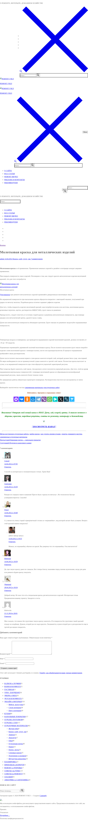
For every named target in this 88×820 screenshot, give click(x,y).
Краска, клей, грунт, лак (21, 259)
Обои (11, 741)
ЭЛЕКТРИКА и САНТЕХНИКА (16, 780)
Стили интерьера (15, 708)
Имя (2, 659)
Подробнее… (5, 815)
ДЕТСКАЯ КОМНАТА (13, 698)
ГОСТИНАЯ (9, 689)
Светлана (8, 484)
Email (2, 663)
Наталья (7, 558)
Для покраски (5, 295)
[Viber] (44, 399)
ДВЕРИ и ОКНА (10, 695)
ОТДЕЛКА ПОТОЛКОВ (13, 720)
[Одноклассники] (27, 399)
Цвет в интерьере (15, 711)
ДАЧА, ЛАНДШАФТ (12, 692)
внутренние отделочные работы (17, 434)
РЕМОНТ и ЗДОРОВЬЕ (13, 768)
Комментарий (5, 654)
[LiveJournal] (66, 399)
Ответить (7, 467)
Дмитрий (7, 584)
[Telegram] (38, 399)
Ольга (6, 510)
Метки (2, 434)
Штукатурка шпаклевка (17, 759)
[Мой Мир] (32, 399)
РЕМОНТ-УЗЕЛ (6, 84)
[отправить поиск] (38, 75)
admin (2, 259)
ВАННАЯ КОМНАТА (12, 686)
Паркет (11, 747)
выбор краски (35, 434)
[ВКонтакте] (21, 399)
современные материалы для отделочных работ (42, 387)
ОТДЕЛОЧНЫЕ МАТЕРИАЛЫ (16, 726)
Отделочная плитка (16, 744)
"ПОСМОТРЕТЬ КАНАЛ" (44, 427)
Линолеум (12, 738)
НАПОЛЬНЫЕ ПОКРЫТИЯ (15, 717)
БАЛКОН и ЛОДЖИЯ (12, 683)
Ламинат (12, 735)
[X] (60, 399)
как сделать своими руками (51, 434)
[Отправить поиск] (65, 191)
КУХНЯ (7, 714)
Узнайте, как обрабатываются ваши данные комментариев (60, 673)
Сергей (6, 461)
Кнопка (3, 245)
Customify (43, 796)
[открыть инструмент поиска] (54, 72)
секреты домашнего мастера (71, 434)
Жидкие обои (13, 729)
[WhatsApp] (49, 399)
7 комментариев (36, 259)
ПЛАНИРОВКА (10, 762)
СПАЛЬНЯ (8, 777)
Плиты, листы (14, 750)
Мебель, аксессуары (16, 704)
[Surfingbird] (71, 399)
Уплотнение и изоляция (17, 756)
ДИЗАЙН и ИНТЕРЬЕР (13, 701)
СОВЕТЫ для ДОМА (12, 771)
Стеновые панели (15, 753)
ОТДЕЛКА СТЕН (10, 723)
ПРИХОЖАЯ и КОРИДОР (14, 765)
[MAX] (16, 399)
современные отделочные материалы (13, 437)
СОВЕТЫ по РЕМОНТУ (13, 774)
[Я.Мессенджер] (55, 399)
